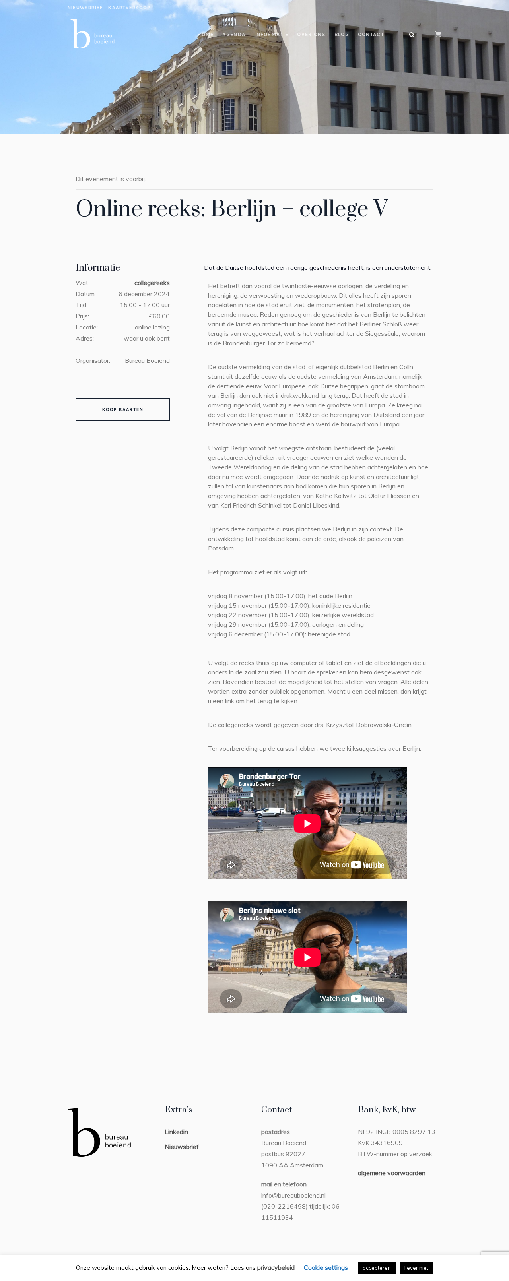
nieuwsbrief (85, 7)
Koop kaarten (122, 409)
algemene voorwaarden (391, 1173)
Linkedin (176, 1132)
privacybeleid (276, 1267)
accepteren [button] (377, 1268)
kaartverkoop (129, 7)
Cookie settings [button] (326, 1267)
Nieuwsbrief (182, 1147)
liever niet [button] (416, 1268)
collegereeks (152, 283)
